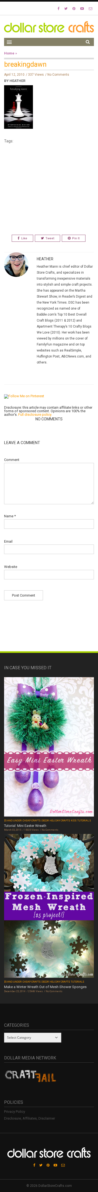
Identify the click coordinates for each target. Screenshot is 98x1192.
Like (24, 238)
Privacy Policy (14, 1112)
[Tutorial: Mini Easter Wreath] (49, 747)
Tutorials (84, 820)
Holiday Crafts (60, 820)
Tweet (49, 238)
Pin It (75, 238)
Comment (11, 459)
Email (8, 541)
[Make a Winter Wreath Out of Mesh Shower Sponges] (49, 906)
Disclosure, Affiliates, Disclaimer (29, 1118)
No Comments (58, 75)
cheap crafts (32, 820)
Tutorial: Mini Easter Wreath (25, 826)
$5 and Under (13, 820)
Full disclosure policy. (35, 414)
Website (10, 567)
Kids (73, 820)
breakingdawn (25, 64)
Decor (45, 820)
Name (10, 516)
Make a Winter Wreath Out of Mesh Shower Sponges (45, 987)
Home (9, 53)
